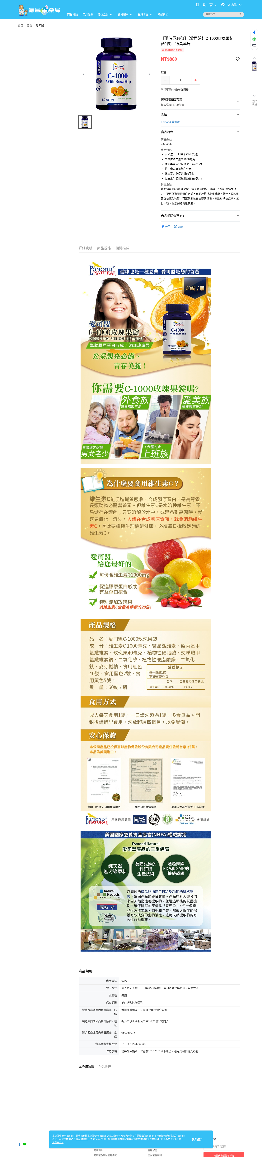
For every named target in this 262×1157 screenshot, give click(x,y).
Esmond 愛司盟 (170, 121)
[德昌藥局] (39, 10)
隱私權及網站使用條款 (105, 1155)
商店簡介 (98, 1150)
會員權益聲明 (155, 1155)
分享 (168, 226)
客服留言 (152, 1150)
